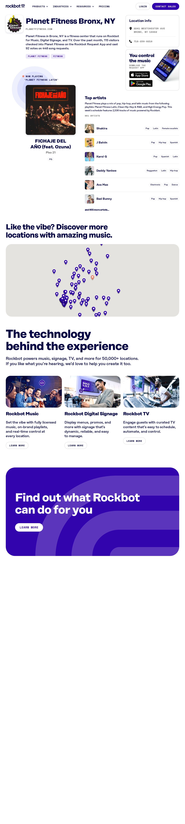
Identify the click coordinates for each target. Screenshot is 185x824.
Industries (61, 6)
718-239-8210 (143, 41)
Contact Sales (166, 6)
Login (143, 6)
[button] (92, 277)
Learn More (17, 445)
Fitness (58, 56)
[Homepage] (15, 6)
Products (38, 6)
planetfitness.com (39, 29)
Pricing (104, 6)
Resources (84, 6)
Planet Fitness (37, 56)
